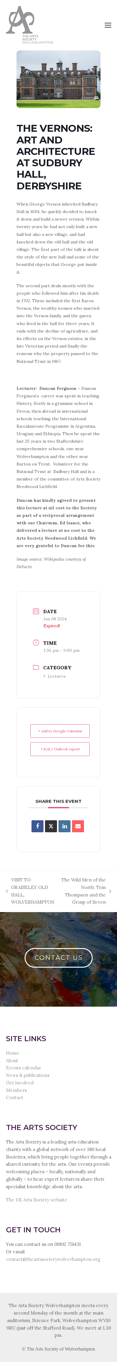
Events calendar (23, 1068)
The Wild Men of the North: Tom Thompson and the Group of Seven (83, 891)
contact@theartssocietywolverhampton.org (53, 1259)
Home (12, 1053)
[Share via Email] (78, 826)
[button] (108, 25)
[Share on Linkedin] (64, 826)
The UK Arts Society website (36, 1200)
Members (16, 1090)
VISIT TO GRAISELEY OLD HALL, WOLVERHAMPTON (30, 891)
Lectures (57, 676)
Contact (14, 1097)
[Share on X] (51, 826)
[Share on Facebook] (38, 826)
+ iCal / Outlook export (60, 749)
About (12, 1060)
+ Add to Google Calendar (60, 731)
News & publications (28, 1075)
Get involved (20, 1083)
